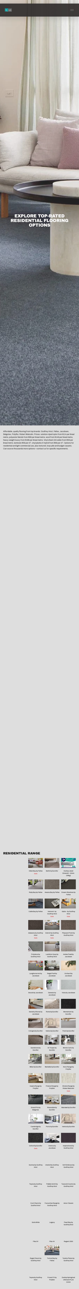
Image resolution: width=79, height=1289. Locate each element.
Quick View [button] (36, 864)
